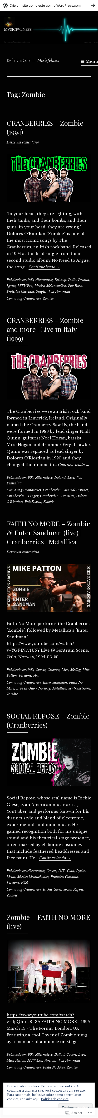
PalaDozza (33, 502)
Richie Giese (52, 889)
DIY (61, 871)
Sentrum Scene (79, 688)
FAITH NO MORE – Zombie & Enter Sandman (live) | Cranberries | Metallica (48, 532)
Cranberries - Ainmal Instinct (65, 490)
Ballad (59, 1054)
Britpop (60, 280)
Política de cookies (55, 1099)
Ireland (83, 280)
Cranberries (32, 298)
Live (71, 477)
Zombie (48, 298)
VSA (24, 882)
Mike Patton (16, 1060)
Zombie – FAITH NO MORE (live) (48, 921)
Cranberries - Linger (22, 496)
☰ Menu (89, 61)
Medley (75, 670)
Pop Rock (75, 286)
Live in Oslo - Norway (33, 688)
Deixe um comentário (23, 142)
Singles (41, 291)
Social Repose (73, 889)
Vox (36, 675)
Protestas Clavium (20, 291)
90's (31, 280)
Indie (72, 280)
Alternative (44, 280)
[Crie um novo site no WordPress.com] (49, 5)
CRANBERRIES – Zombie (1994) (45, 127)
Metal (11, 877)
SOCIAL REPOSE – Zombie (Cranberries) (48, 720)
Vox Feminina (59, 291)
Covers (41, 670)
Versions (25, 675)
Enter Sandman (55, 682)
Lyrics (11, 286)
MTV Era (25, 286)
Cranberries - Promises (57, 496)
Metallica (59, 688)
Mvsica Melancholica (50, 286)
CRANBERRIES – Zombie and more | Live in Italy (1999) (45, 328)
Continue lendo (44, 267)
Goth (70, 871)
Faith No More (54, 1067)
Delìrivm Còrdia (20, 60)
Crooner (53, 670)
